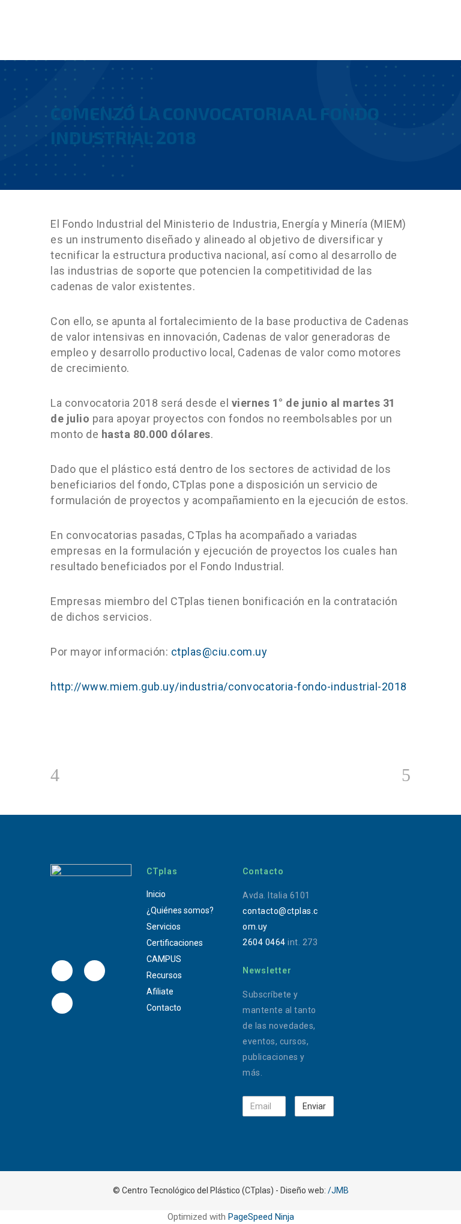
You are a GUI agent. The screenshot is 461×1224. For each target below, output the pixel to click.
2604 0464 (264, 942)
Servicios (163, 926)
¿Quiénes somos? (180, 910)
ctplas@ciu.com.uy (219, 651)
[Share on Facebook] (56, 732)
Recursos (164, 975)
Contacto (163, 1007)
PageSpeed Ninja (261, 1216)
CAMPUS (163, 959)
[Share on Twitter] (76, 732)
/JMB (338, 1190)
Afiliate (159, 991)
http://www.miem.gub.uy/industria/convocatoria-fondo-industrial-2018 (228, 686)
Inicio (156, 894)
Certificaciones (174, 943)
